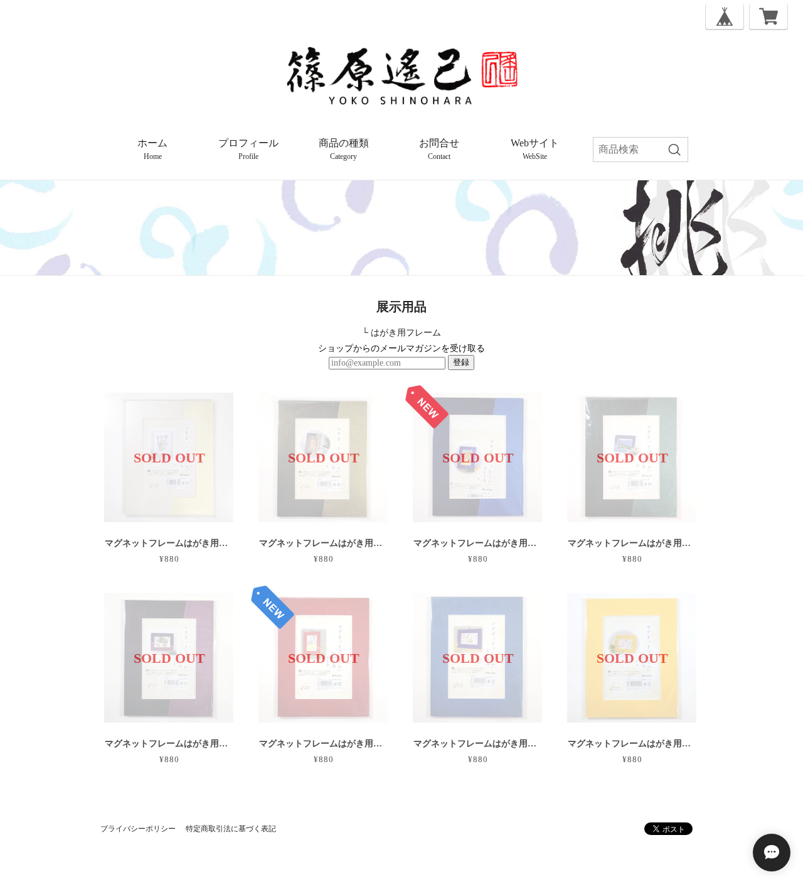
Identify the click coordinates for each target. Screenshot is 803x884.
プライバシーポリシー (138, 828)
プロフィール (248, 149)
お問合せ (439, 149)
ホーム (152, 149)
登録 (461, 362)
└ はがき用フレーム (401, 332)
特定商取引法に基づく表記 (231, 828)
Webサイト (535, 149)
